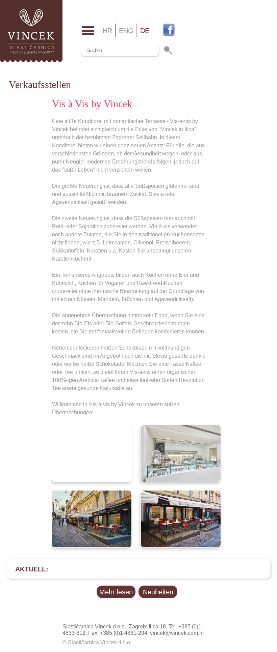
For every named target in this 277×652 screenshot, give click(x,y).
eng (126, 30)
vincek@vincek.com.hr (177, 633)
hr (107, 30)
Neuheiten (158, 592)
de (144, 30)
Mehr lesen (116, 592)
